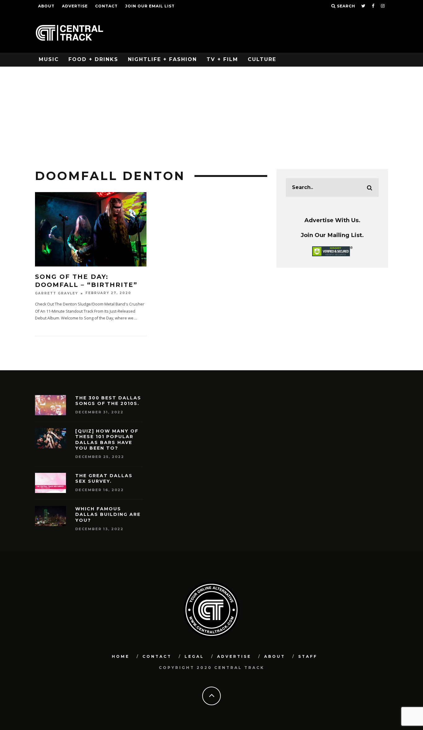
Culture (262, 59)
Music (49, 59)
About (46, 6)
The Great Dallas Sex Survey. (104, 478)
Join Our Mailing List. (332, 235)
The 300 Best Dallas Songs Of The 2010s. (108, 400)
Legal (194, 656)
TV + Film (222, 59)
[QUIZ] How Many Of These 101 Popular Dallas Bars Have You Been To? (106, 439)
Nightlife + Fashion (162, 59)
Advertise (75, 6)
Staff (307, 656)
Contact (106, 6)
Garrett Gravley (56, 293)
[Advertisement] (211, 113)
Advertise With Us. (332, 220)
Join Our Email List (150, 6)
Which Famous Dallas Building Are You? (108, 514)
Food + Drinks (93, 59)
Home (120, 656)
